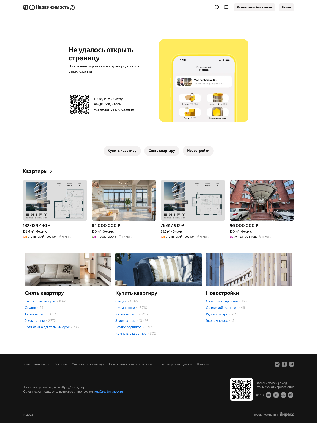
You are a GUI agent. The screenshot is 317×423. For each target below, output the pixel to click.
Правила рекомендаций (175, 364)
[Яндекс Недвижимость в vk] (277, 364)
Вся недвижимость (36, 364)
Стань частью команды (88, 364)
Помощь (203, 364)
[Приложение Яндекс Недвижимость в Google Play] (276, 394)
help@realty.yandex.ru (108, 391)
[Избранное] (217, 7)
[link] (286, 7)
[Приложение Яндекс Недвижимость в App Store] (268, 394)
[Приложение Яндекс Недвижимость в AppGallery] (283, 394)
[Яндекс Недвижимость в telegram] (291, 364)
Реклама (61, 364)
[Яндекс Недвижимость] (49, 7)
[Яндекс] (286, 414)
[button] (226, 7)
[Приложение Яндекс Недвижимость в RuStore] (290, 394)
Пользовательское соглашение (131, 364)
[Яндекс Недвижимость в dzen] (284, 364)
